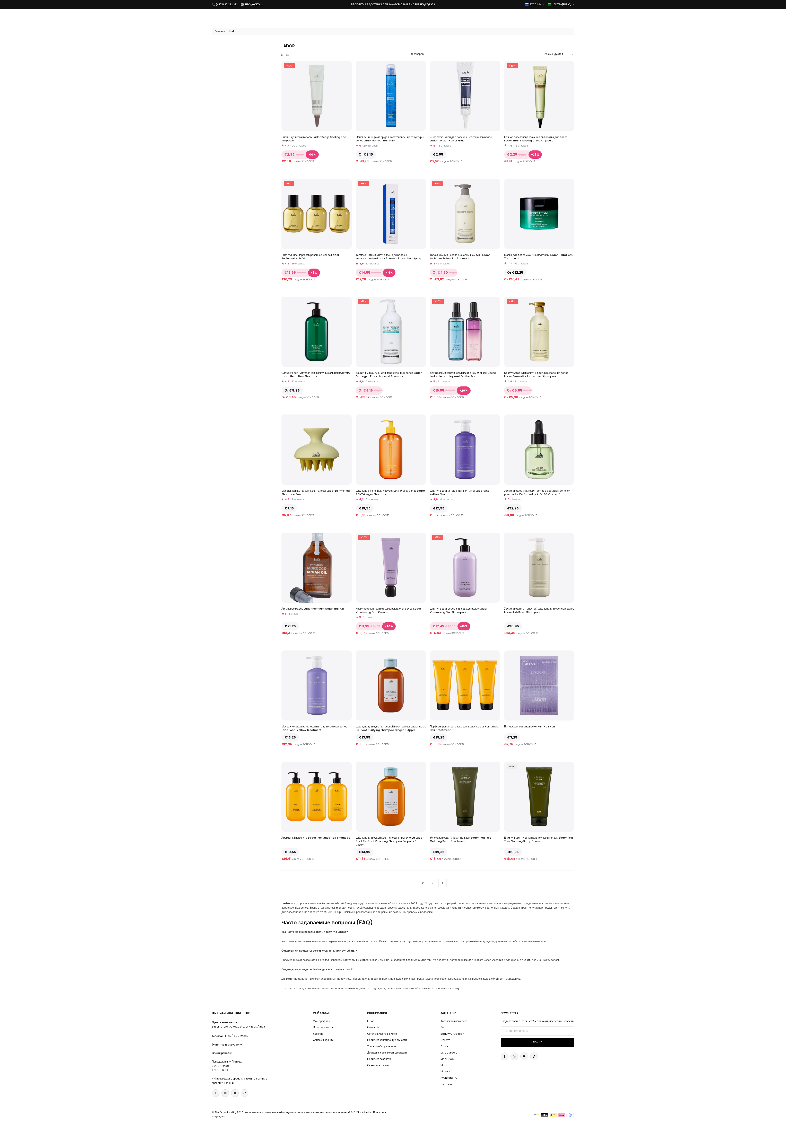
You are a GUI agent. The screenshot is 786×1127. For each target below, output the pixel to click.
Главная (220, 31)
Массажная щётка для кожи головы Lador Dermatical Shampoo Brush (315, 492)
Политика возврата (379, 1059)
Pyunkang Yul (449, 1078)
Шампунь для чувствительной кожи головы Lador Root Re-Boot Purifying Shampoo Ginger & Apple (391, 728)
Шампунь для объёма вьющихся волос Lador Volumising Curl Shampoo (458, 610)
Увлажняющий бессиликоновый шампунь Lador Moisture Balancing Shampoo (460, 256)
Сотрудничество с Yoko (382, 1034)
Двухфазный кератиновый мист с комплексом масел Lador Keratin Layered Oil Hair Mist (463, 374)
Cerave (445, 1040)
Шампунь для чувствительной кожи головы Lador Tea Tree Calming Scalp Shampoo (538, 839)
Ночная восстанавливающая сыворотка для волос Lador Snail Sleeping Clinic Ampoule (536, 138)
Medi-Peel (447, 1059)
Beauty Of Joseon (452, 1034)
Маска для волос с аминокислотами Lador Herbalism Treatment (538, 256)
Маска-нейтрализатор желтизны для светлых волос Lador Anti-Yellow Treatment (314, 728)
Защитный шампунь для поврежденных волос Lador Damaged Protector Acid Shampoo (389, 374)
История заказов (323, 1027)
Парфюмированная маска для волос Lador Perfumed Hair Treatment (464, 728)
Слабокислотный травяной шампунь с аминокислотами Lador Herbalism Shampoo (315, 374)
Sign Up (537, 1042)
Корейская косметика (453, 1021)
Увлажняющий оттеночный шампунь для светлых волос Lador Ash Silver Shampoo (539, 610)
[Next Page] (442, 883)
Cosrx (444, 1046)
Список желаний (323, 1040)
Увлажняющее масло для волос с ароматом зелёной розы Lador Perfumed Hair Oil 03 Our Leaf (537, 492)
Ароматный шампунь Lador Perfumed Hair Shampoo (315, 838)
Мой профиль (321, 1021)
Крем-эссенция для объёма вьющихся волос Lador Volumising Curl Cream (388, 610)
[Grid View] (282, 54)
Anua (444, 1027)
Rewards (373, 1027)
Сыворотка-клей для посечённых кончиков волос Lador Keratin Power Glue (461, 138)
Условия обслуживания (381, 1046)
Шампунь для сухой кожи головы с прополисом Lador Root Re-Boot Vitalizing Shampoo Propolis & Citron (389, 841)
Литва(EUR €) (562, 4)
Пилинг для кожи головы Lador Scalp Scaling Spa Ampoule (313, 138)
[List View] (287, 54)
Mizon (444, 1065)
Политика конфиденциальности (387, 1040)
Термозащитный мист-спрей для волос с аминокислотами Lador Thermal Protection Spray (388, 256)
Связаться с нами (378, 1065)
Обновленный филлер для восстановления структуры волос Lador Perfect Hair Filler (390, 138)
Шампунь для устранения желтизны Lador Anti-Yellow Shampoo (460, 492)
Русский (536, 4)
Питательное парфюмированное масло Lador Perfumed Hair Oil (310, 256)
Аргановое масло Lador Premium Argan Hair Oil (312, 609)
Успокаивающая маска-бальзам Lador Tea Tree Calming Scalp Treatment (460, 839)
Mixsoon (446, 1071)
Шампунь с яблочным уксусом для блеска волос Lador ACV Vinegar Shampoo (390, 492)
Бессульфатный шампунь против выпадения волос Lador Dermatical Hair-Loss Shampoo (536, 374)
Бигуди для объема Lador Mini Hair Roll (529, 726)
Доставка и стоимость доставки (387, 1053)
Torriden (446, 1084)
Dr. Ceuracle (448, 1053)
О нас (370, 1021)
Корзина (318, 1034)
